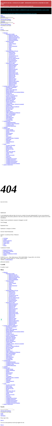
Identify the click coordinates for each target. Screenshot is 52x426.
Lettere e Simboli (12, 43)
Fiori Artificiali (9, 88)
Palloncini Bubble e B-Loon (12, 51)
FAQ (4, 244)
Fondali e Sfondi (9, 129)
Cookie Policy (6, 243)
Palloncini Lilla (12, 75)
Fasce (7, 135)
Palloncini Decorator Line (14, 37)
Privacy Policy (6, 241)
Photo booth (8, 139)
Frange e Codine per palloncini (12, 106)
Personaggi (11, 42)
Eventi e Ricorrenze (13, 46)
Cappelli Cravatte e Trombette (12, 138)
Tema (10, 48)
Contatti (5, 239)
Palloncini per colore (10, 63)
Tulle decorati (9, 116)
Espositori (8, 110)
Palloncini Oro (12, 67)
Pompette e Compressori (11, 87)
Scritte (10, 49)
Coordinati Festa (6, 121)
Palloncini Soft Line (13, 35)
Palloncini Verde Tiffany (14, 81)
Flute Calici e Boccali (10, 151)
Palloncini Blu (12, 77)
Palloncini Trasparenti (13, 64)
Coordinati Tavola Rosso (11, 162)
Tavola (4, 144)
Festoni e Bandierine (10, 130)
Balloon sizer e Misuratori (11, 89)
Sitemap (5, 254)
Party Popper (9, 134)
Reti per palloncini (10, 100)
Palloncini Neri (12, 84)
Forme (10, 47)
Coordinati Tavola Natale (11, 158)
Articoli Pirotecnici (10, 141)
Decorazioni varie (10, 107)
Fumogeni (8, 140)
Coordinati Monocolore (11, 126)
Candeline (5, 127)
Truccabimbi (8, 136)
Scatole (7, 153)
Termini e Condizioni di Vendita (10, 253)
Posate (7, 150)
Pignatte (7, 132)
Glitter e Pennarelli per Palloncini (13, 112)
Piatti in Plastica (9, 147)
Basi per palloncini (10, 90)
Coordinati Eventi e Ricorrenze (12, 123)
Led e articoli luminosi (11, 113)
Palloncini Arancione (13, 69)
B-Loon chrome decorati (14, 58)
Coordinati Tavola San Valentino (13, 163)
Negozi (4, 245)
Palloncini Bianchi (13, 65)
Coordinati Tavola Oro (11, 159)
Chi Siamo (5, 238)
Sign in (2, 420)
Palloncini (5, 32)
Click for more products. (6, 19)
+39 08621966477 (9, 259)
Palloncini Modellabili (13, 40)
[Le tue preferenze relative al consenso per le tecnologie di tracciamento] (1, 319)
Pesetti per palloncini (10, 97)
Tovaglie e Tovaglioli (10, 145)
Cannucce (8, 156)
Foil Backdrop (9, 105)
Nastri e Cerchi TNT (10, 115)
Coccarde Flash (9, 120)
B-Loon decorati (12, 59)
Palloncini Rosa (12, 71)
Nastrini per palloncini (10, 101)
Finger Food (8, 157)
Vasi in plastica (9, 118)
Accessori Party (6, 128)
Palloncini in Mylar (10, 41)
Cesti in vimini (9, 103)
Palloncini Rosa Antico (13, 74)
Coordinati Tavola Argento (11, 161)
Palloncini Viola (12, 76)
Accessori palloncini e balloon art (10, 86)
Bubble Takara (12, 52)
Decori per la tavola (10, 155)
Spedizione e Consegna (8, 251)
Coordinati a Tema (10, 124)
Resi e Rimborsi (6, 252)
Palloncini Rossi (12, 70)
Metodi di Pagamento (7, 250)
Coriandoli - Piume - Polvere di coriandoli (15, 104)
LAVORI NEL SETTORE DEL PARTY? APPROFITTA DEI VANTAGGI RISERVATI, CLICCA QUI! (25, 9)
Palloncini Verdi (12, 80)
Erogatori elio (9, 93)
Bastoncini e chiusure (10, 99)
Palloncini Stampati (13, 38)
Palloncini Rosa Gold (13, 72)
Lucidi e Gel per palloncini (11, 95)
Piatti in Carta (9, 146)
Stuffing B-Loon (12, 61)
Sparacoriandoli (9, 133)
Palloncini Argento (13, 83)
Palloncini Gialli (12, 66)
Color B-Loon (12, 54)
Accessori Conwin (10, 94)
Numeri (10, 45)
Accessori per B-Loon (13, 55)
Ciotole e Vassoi (9, 152)
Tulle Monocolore (10, 117)
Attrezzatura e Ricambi (11, 98)
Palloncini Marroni (13, 82)
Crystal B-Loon (12, 53)
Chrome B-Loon (12, 57)
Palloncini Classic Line (13, 36)
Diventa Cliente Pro (7, 240)
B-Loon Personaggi (13, 60)
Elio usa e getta (9, 109)
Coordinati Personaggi (11, 122)
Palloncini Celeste (12, 78)
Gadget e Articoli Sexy (8, 164)
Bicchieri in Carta (9, 149)
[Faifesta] (3, 16)
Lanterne (8, 143)
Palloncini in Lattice (10, 34)
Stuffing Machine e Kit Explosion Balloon (15, 92)
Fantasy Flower (9, 111)
